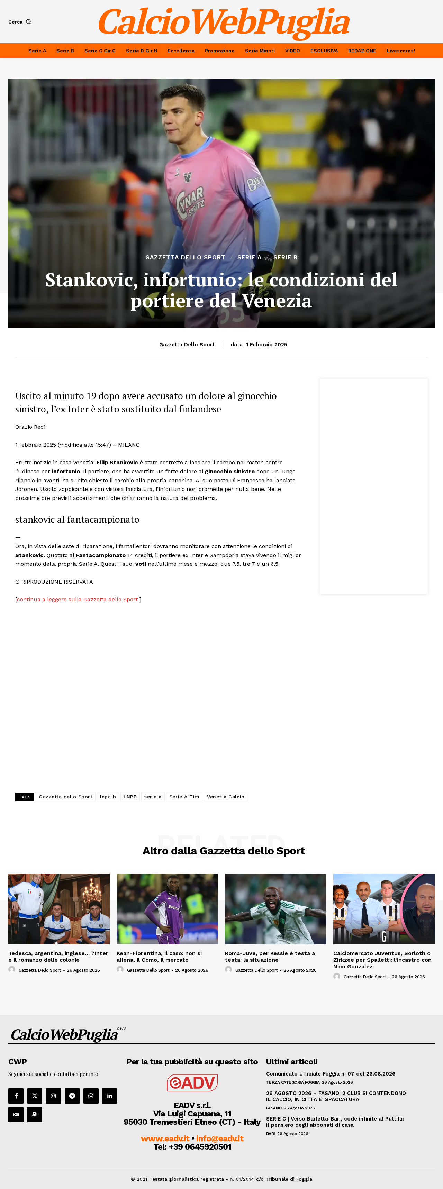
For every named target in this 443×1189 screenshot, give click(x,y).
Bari (270, 1133)
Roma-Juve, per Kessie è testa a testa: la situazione (270, 956)
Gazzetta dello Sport (185, 257)
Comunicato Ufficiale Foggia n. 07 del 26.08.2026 (331, 1074)
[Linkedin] (109, 1096)
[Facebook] (16, 1096)
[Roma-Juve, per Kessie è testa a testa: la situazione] (275, 909)
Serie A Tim (184, 796)
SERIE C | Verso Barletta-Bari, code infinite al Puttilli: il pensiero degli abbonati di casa (335, 1122)
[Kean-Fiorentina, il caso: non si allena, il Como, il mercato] (167, 909)
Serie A (249, 257)
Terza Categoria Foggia (293, 1082)
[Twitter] (34, 1096)
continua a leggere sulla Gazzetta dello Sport (78, 599)
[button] (21, 22)
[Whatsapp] (91, 1096)
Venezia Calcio (225, 796)
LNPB (130, 796)
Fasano (274, 1108)
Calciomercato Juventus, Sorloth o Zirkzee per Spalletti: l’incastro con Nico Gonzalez (382, 960)
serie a (153, 796)
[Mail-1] (16, 1114)
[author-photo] (12, 969)
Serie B (285, 257)
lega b (108, 796)
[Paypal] (34, 1114)
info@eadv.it (219, 1138)
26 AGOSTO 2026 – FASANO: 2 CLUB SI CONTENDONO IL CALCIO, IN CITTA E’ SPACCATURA (336, 1096)
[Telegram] (72, 1096)
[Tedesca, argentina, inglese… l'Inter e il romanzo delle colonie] (59, 909)
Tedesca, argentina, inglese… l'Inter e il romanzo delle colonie (58, 956)
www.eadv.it (165, 1138)
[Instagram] (53, 1096)
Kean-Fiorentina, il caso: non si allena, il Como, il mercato (159, 956)
